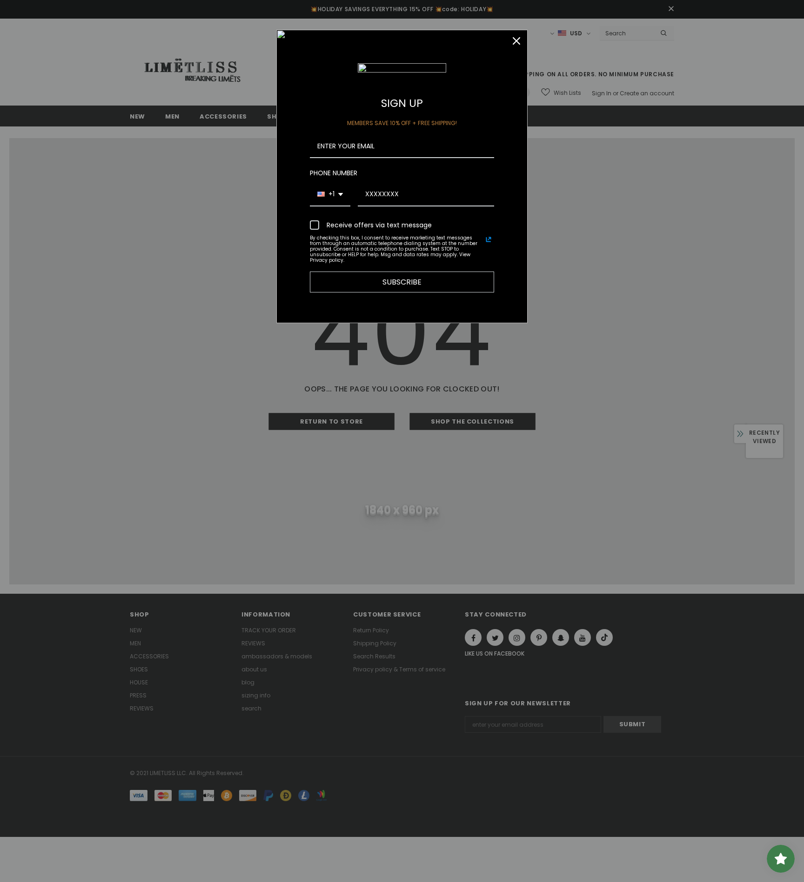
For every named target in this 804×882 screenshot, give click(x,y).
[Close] (516, 41)
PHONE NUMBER (333, 173)
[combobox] (330, 194)
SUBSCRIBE (402, 282)
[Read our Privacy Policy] (488, 239)
